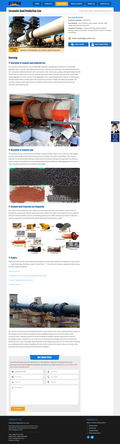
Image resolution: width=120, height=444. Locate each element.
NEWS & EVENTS (76, 4)
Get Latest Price (101, 44)
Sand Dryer (92, 428)
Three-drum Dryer (94, 433)
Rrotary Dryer (93, 426)
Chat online (79, 44)
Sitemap (16, 440)
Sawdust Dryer (93, 431)
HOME (37, 4)
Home (85, 11)
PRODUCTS (48, 4)
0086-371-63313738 (18, 435)
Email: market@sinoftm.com (83, 38)
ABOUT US (91, 4)
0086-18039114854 (22, 436)
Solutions (91, 11)
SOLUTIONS (62, 4)
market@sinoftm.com (18, 438)
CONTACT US (104, 4)
